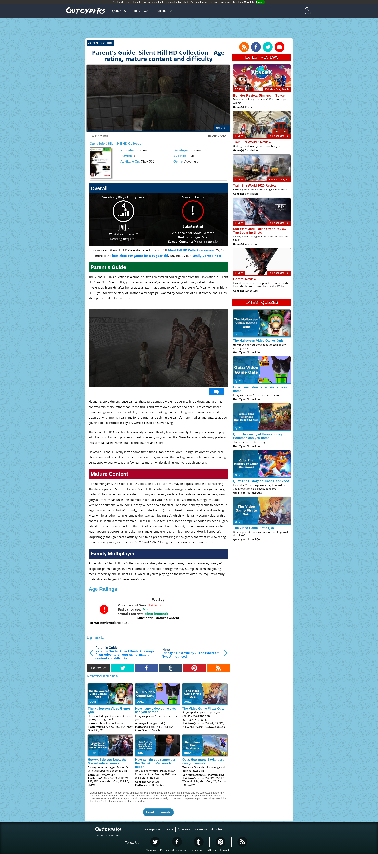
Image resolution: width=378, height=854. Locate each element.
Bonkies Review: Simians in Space (259, 95)
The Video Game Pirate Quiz (203, 708)
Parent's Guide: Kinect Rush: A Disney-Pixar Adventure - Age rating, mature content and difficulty (124, 653)
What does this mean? (123, 234)
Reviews (141, 11)
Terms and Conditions (203, 850)
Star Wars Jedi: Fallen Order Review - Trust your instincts (260, 230)
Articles (165, 11)
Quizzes (119, 11)
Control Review (244, 279)
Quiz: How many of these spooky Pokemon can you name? (257, 436)
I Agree (260, 2)
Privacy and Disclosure (173, 850)
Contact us (226, 850)
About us (151, 850)
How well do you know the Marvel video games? (107, 761)
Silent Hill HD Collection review (191, 250)
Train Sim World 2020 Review (254, 185)
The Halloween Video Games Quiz (258, 340)
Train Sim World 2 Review (252, 142)
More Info (249, 2)
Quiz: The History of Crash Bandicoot (261, 481)
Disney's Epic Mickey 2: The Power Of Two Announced (190, 653)
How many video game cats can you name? (155, 710)
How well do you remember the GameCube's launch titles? (155, 763)
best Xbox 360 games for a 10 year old (140, 256)
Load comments (158, 812)
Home (169, 829)
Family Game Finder (206, 256)
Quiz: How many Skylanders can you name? (203, 761)
